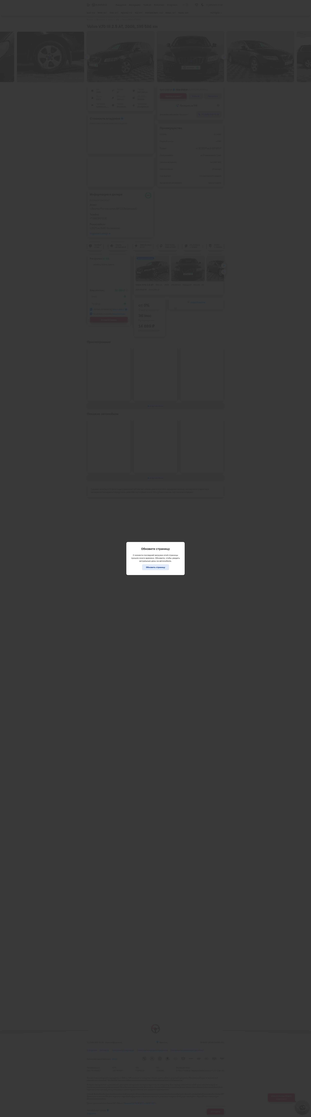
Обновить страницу (155, 567)
